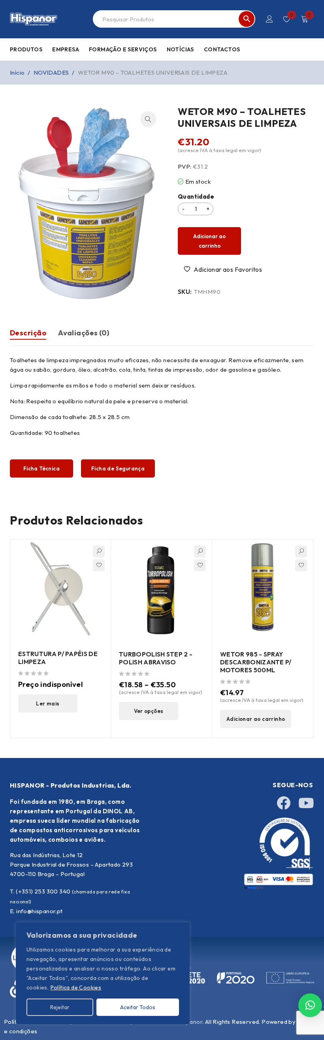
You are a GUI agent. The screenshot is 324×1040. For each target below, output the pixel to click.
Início (17, 72)
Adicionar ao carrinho (209, 241)
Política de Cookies (76, 987)
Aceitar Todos (137, 1007)
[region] (103, 973)
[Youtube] (306, 803)
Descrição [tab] (28, 332)
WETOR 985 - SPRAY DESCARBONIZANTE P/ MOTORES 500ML (256, 662)
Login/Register (269, 19)
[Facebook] (284, 803)
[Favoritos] (224, 269)
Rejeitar (60, 1007)
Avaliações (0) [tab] (83, 332)
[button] (148, 119)
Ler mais (47, 703)
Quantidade (196, 196)
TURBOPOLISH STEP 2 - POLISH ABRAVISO (155, 658)
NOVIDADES (51, 72)
